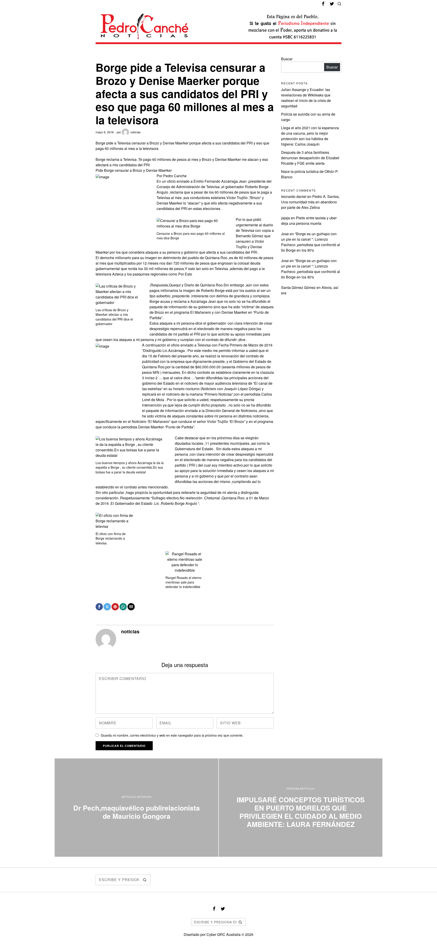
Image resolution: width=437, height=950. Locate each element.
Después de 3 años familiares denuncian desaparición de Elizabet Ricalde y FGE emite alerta (310, 158)
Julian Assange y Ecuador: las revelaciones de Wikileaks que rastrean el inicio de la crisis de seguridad (306, 98)
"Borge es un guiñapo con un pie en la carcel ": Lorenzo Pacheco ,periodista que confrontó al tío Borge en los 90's (310, 242)
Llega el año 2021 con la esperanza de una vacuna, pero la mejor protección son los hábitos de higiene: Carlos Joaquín (310, 136)
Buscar (286, 58)
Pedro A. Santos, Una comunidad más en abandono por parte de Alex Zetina (310, 202)
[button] (144, 879)
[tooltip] (323, 3)
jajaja (285, 217)
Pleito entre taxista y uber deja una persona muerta (309, 220)
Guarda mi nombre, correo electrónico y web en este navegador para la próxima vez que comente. (172, 735)
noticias (135, 132)
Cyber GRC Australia (223, 934)
